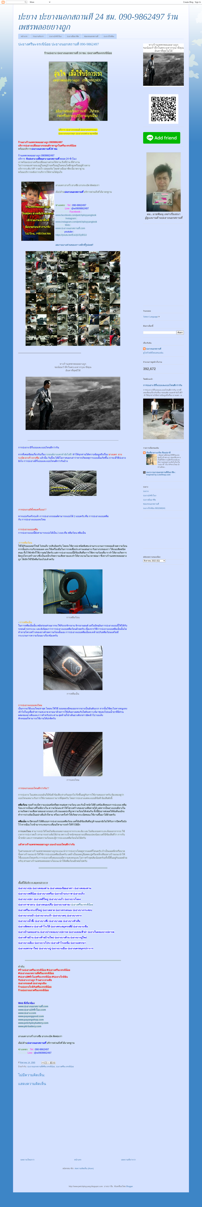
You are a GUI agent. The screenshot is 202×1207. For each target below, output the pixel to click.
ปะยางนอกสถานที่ (153, 349)
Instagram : (71, 218)
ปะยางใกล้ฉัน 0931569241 (154, 508)
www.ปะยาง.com (27, 1013)
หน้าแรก (24, 36)
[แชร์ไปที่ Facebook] (51, 1062)
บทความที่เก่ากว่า (128, 1160)
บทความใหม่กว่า (27, 1160)
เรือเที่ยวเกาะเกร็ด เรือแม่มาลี (158, 453)
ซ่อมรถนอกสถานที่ (91, 36)
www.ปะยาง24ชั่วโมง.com (32, 1010)
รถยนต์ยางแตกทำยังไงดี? (59, 454)
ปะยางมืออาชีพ (73, 36)
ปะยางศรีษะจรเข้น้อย (82, 904)
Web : (68, 225)
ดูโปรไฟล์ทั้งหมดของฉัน (153, 353)
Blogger (129, 1186)
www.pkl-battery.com (29, 1026)
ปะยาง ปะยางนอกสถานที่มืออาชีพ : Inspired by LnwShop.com (161, 473)
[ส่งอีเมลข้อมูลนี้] (42, 1062)
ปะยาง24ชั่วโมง (55, 36)
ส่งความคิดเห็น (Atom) (84, 1168)
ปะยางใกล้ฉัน (109, 36)
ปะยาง (145, 491)
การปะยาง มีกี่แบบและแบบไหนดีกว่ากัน (162, 385)
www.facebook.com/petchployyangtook (75, 215)
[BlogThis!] (45, 1062)
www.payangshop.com (31, 1019)
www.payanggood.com (31, 1016)
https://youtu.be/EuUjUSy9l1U (71, 235)
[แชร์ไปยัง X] (48, 1062)
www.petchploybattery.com (33, 1023)
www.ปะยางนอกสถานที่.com (70, 228)
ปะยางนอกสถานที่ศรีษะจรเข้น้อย (41, 1066)
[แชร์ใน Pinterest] (54, 1062)
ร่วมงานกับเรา (38, 36)
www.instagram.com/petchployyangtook (76, 222)
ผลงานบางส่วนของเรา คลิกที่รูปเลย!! (74, 245)
